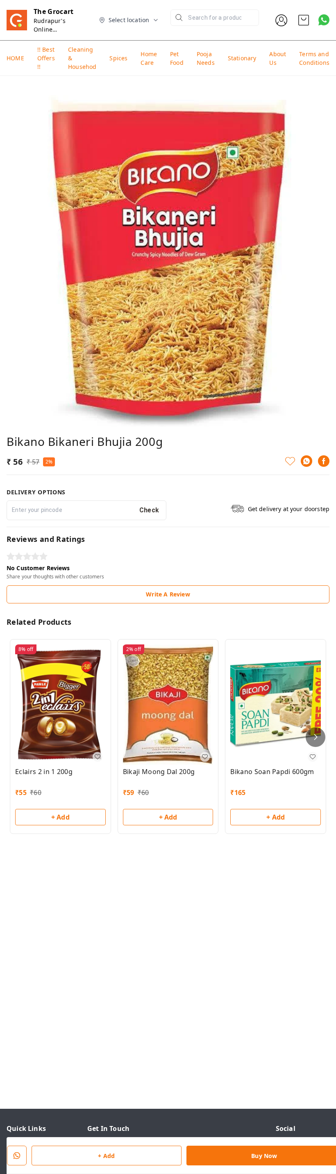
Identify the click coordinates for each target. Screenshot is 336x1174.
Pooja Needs (206, 58)
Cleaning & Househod (82, 58)
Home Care (149, 58)
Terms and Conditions (314, 58)
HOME (15, 58)
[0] (303, 20)
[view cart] (303, 20)
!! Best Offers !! (46, 58)
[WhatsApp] (306, 461)
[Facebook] (323, 461)
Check (149, 510)
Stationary (242, 58)
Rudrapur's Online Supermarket (52, 29)
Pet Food (177, 58)
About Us (277, 58)
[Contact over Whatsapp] (323, 19)
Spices (118, 58)
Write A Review (168, 594)
